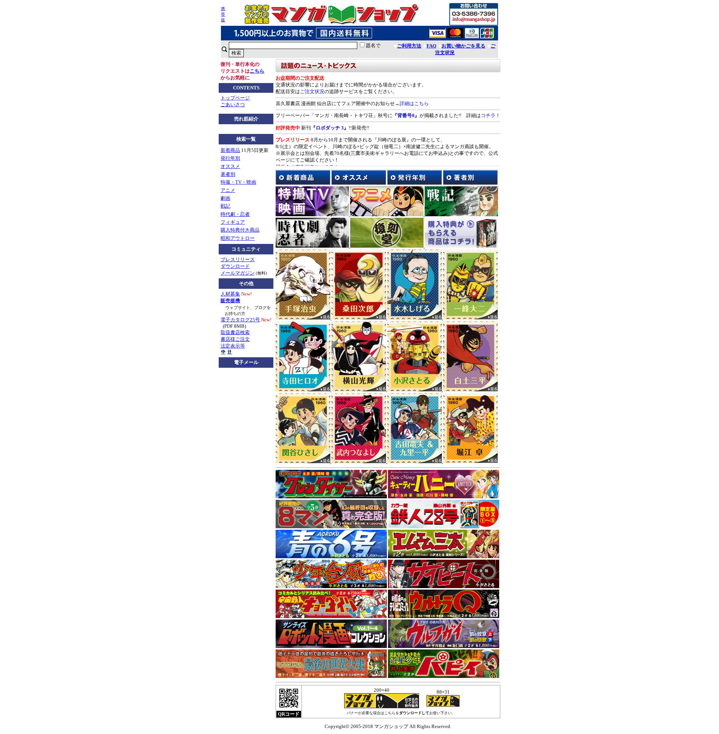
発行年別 (230, 158)
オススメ (230, 166)
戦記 (225, 206)
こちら (257, 71)
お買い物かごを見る (463, 46)
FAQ (431, 46)
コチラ (488, 115)
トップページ (235, 98)
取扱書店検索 (235, 332)
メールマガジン (238, 273)
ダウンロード (235, 266)
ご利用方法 (409, 46)
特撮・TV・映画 (238, 182)
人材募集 (230, 294)
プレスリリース (238, 259)
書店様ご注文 (235, 339)
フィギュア (233, 222)
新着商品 (230, 150)
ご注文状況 (312, 91)
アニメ (228, 190)
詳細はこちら (414, 103)
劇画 (225, 198)
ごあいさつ (233, 104)
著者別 (228, 174)
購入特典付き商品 (240, 230)
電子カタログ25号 (240, 319)
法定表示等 (233, 346)
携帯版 (223, 14)
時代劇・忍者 (235, 214)
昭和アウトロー (238, 238)
